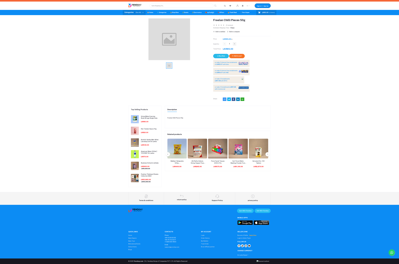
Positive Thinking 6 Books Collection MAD (149, 175)
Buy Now (222, 56)
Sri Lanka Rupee (242, 255)
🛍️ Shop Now (174, 12)
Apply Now (252, 235)
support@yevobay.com (172, 247)
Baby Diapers (132, 238)
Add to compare (234, 32)
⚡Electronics (197, 12)
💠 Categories (161, 12)
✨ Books (185, 12)
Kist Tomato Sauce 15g (148, 129)
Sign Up (266, 6)
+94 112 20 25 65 (170, 237)
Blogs (130, 249)
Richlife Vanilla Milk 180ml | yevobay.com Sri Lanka (149, 140)
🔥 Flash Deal (232, 12)
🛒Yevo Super (245, 12)
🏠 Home (150, 12)
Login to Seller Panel (244, 238)
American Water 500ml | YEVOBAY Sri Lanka (149, 152)
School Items (132, 247)
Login (202, 235)
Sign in (259, 6)
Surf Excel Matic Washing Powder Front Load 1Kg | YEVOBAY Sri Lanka (238, 162)
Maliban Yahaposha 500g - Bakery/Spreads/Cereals (177, 162)
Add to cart (237, 56)
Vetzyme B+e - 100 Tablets (258, 162)
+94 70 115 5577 (170, 240)
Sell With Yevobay (263, 211)
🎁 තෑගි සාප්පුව (209, 12)
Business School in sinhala (149, 163)
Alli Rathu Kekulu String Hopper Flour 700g (197, 162)
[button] (242, 6)
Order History (205, 238)
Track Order (205, 244)
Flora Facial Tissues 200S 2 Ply (218, 162)
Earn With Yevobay (245, 211)
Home (130, 235)
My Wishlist (204, 241)
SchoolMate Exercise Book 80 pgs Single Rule (149, 117)
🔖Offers (221, 12)
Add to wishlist (220, 32)
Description (172, 110)
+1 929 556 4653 (170, 242)
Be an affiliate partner (208, 247)
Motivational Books (134, 244)
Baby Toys (131, 241)
